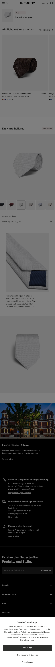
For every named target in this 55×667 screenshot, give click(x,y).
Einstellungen (27, 662)
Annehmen (27, 648)
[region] (27, 642)
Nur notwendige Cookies (27, 655)
